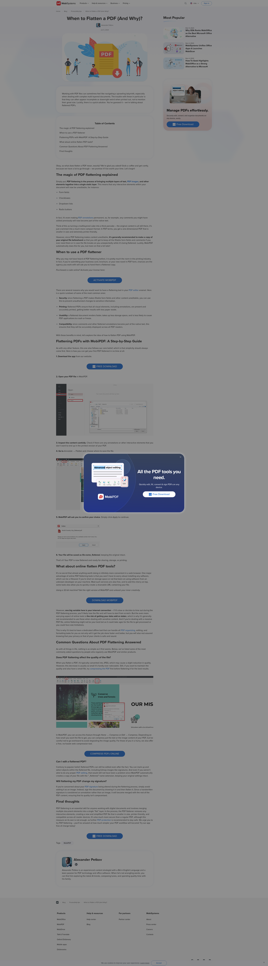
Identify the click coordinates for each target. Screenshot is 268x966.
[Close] (180, 457)
